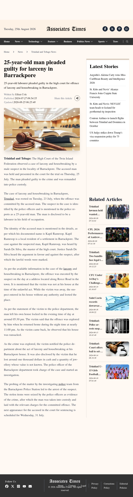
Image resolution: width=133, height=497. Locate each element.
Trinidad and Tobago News (43, 51)
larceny (67, 268)
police (62, 384)
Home (7, 41)
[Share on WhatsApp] (126, 28)
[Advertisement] (66, 10)
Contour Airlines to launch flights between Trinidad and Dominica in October (107, 122)
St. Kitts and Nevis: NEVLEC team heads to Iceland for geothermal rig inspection (105, 107)
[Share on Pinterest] (119, 28)
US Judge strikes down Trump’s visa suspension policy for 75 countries (106, 136)
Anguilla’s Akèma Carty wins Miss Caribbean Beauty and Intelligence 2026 (108, 78)
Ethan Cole (21, 94)
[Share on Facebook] (105, 28)
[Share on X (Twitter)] (112, 28)
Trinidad (9, 198)
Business (68, 41)
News (20, 51)
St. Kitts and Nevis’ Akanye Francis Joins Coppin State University (104, 93)
